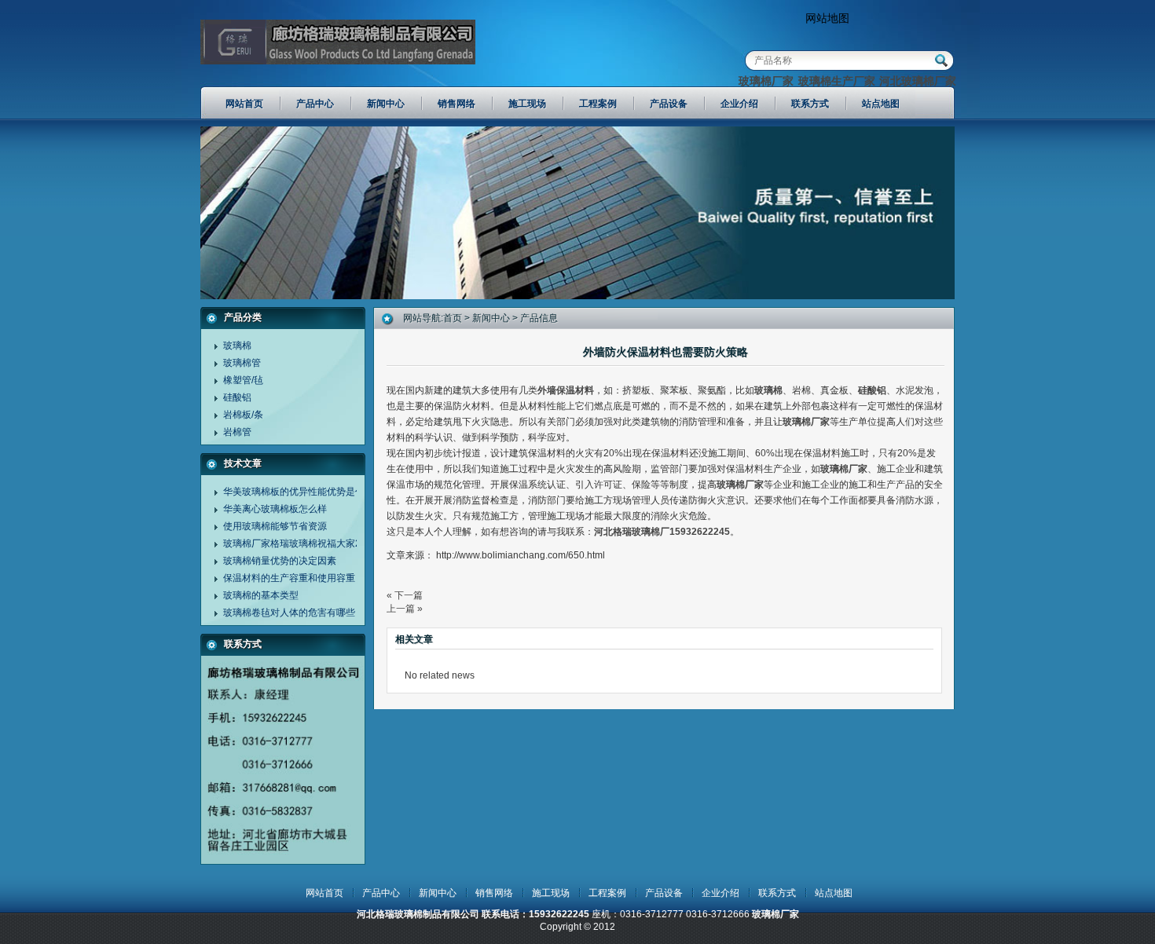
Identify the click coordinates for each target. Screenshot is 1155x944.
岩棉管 (237, 431)
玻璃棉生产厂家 (836, 81)
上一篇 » (405, 608)
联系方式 (777, 892)
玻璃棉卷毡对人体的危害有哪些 (289, 612)
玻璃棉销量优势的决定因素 (279, 560)
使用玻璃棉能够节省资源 (275, 526)
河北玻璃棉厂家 (917, 81)
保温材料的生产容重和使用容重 (289, 578)
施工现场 (551, 892)
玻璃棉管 (242, 362)
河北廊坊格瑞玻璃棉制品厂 (337, 47)
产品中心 (381, 892)
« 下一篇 (405, 595)
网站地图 (827, 18)
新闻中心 (491, 318)
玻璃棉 (237, 345)
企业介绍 (720, 892)
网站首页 (324, 892)
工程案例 (607, 892)
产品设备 (664, 892)
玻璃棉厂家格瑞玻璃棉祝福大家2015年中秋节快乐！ (333, 543)
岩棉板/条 (243, 414)
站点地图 (833, 892)
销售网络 (494, 892)
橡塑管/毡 (243, 380)
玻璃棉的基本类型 (261, 595)
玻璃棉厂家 (766, 81)
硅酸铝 (237, 397)
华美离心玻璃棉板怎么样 (275, 508)
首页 (452, 318)
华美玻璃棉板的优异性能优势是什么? (301, 491)
